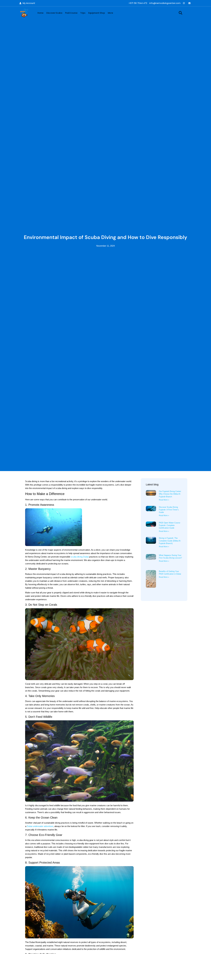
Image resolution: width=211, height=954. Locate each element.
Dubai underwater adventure (40, 826)
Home (40, 12)
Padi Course (71, 12)
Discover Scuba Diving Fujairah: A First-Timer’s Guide (169, 509)
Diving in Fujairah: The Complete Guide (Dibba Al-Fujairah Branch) (170, 540)
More (110, 12)
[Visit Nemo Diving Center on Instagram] (184, 3)
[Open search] (180, 13)
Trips (82, 12)
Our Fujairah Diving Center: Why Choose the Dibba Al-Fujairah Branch (170, 494)
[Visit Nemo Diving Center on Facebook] (190, 3)
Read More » (164, 500)
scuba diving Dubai (80, 556)
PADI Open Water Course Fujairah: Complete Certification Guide (169, 525)
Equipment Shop (96, 12)
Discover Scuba (54, 12)
